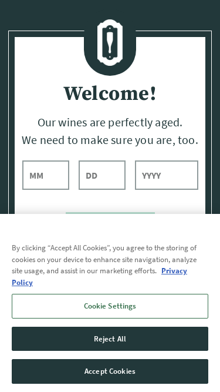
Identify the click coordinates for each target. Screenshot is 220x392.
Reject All (110, 339)
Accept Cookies (110, 371)
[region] (110, 303)
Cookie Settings (110, 306)
